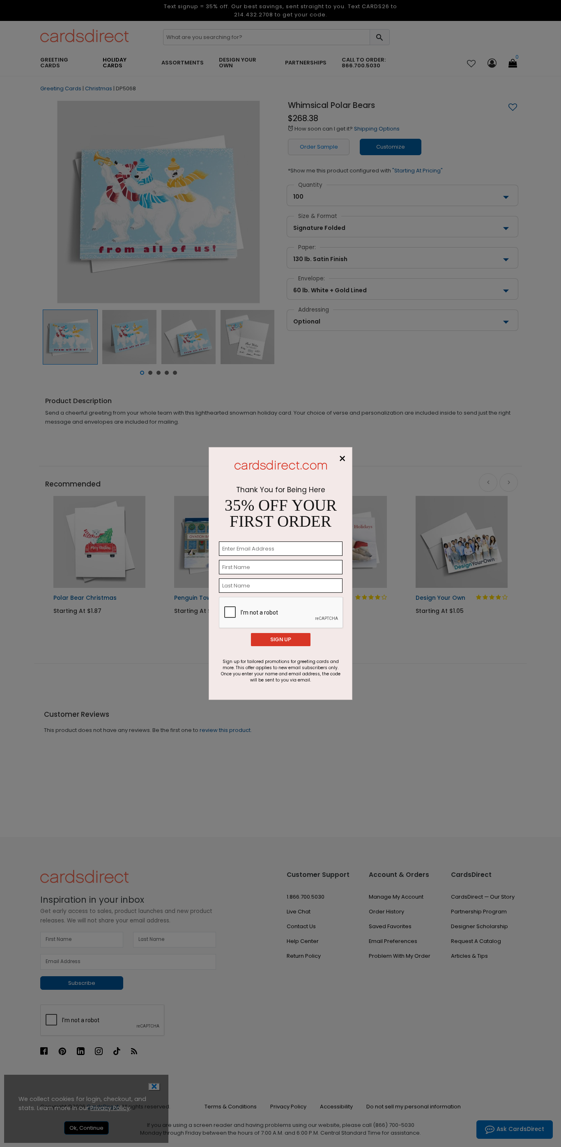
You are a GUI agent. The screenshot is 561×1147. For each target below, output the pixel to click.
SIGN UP (280, 639)
